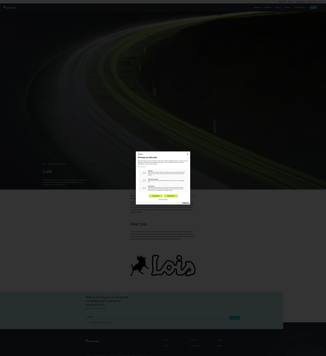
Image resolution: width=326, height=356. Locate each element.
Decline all (170, 196)
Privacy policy (142, 166)
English (140, 154)
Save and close (163, 199)
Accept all (155, 196)
